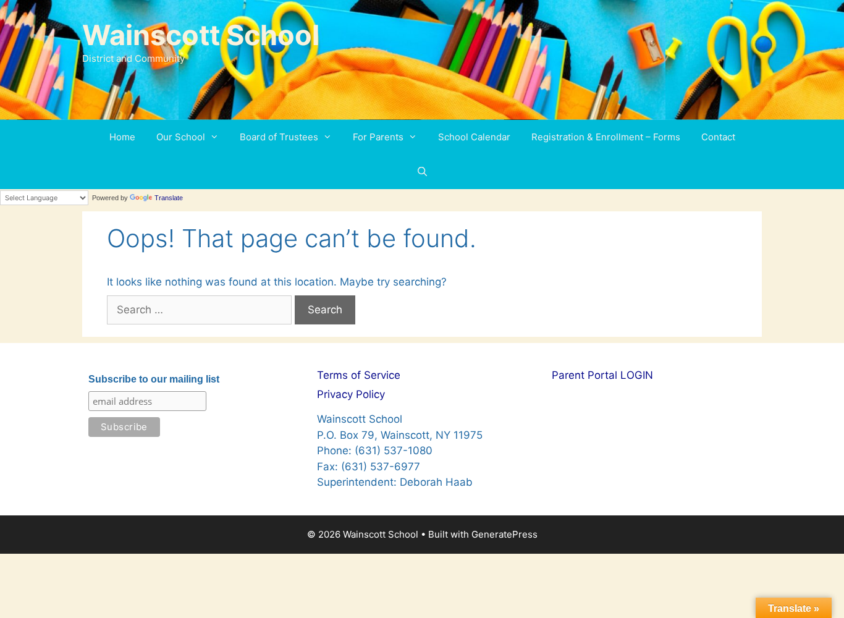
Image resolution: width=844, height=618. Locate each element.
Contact (718, 137)
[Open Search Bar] (421, 171)
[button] (217, 137)
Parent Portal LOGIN (602, 375)
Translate (168, 197)
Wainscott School (200, 35)
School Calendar (474, 137)
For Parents (378, 137)
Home (122, 137)
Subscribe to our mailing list (153, 379)
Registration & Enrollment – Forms (605, 137)
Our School (180, 137)
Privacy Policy (351, 394)
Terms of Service (358, 375)
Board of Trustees (279, 137)
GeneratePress (504, 534)
